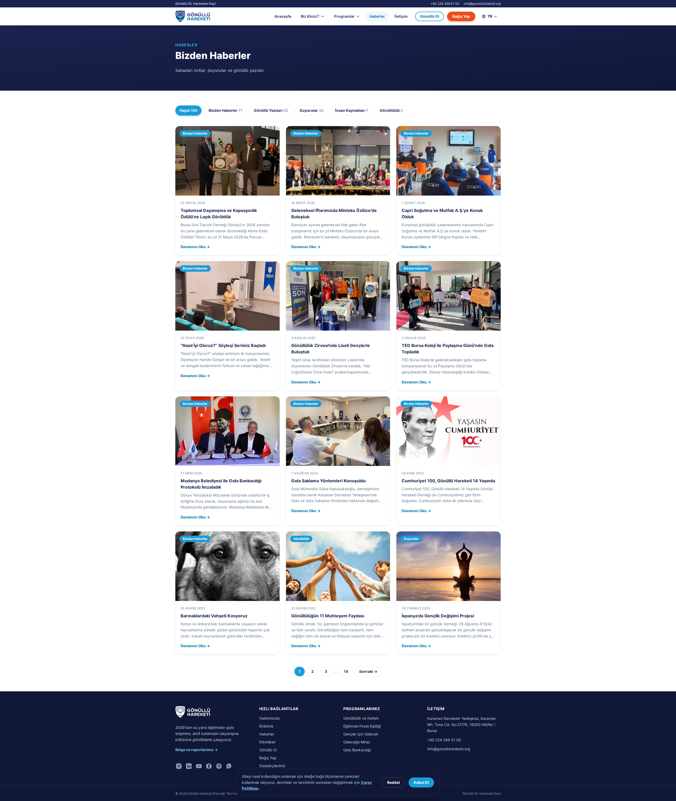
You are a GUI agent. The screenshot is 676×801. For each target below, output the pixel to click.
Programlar (344, 16)
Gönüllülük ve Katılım (361, 718)
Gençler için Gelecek (360, 734)
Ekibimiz (266, 726)
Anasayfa (282, 16)
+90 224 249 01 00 (445, 4)
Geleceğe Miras (356, 742)
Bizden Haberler (225, 110)
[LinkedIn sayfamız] (189, 766)
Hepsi (188, 110)
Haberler (377, 16)
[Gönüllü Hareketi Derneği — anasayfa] (192, 712)
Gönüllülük (391, 110)
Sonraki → (368, 671)
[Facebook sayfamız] (209, 766)
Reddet (393, 782)
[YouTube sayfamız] (199, 766)
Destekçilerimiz (272, 765)
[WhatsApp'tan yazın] (229, 766)
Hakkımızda (269, 718)
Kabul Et (421, 782)
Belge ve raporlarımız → (196, 749)
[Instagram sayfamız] (179, 766)
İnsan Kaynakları (351, 110)
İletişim (401, 16)
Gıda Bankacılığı (357, 750)
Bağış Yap (461, 16)
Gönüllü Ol (429, 16)
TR (489, 16)
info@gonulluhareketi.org (482, 4)
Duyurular (311, 110)
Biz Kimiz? (310, 16)
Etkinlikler (267, 742)
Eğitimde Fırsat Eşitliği (362, 726)
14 (346, 671)
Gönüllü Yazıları (271, 110)
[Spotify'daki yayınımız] (219, 766)
